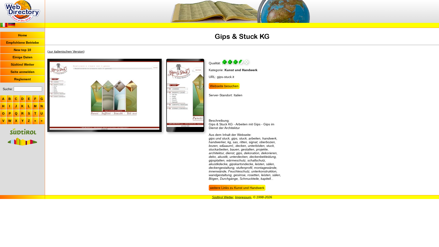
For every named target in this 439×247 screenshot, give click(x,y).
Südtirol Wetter (22, 64)
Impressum (243, 197)
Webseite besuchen (224, 86)
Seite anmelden (23, 72)
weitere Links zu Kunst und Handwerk (237, 188)
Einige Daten (22, 57)
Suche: (8, 89)
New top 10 (22, 50)
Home (22, 35)
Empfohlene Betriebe (22, 42)
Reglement (22, 79)
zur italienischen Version (65, 51)
